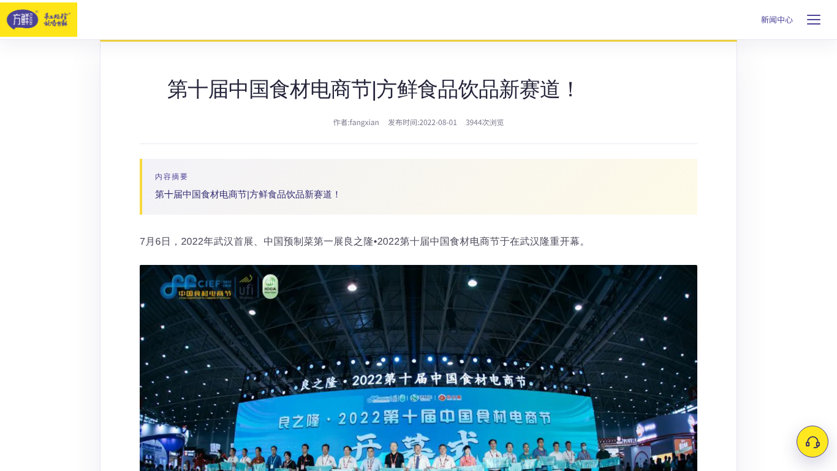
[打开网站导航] (813, 19)
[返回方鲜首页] (38, 19)
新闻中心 (777, 20)
